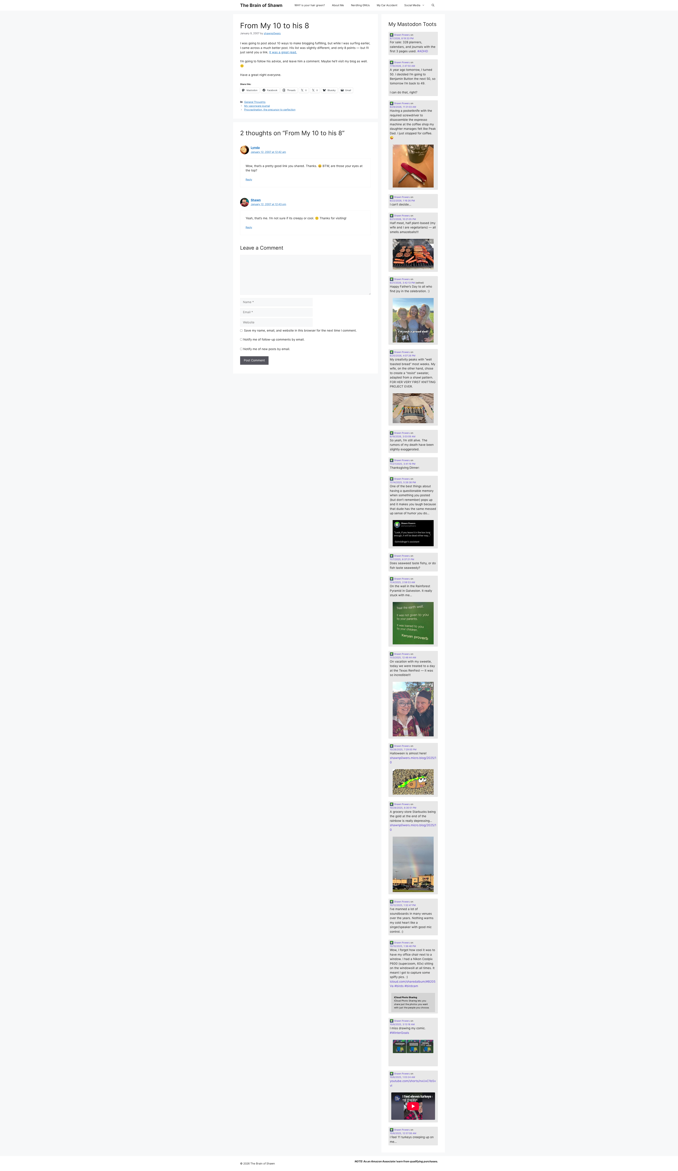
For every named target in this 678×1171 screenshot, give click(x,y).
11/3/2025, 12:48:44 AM (403, 657)
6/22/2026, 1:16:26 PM (402, 200)
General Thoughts (255, 101)
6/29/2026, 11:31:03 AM (403, 107)
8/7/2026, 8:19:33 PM (402, 38)
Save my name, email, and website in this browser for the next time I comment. (300, 330)
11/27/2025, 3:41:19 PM (402, 464)
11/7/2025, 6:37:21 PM (402, 559)
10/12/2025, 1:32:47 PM (403, 905)
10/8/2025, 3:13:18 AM (402, 1024)
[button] (433, 5)
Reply (249, 179)
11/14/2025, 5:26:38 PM (403, 482)
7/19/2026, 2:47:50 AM (402, 66)
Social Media (412, 5)
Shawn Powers (401, 35)
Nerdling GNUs (360, 5)
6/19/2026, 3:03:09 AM (402, 436)
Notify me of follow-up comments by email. (274, 339)
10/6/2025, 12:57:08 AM (403, 1133)
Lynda (255, 147)
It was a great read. (283, 52)
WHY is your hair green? (310, 5)
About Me (338, 5)
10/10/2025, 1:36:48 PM (403, 946)
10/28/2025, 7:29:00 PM (403, 749)
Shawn (256, 200)
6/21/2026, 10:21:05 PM (403, 219)
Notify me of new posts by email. (266, 349)
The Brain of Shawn (261, 5)
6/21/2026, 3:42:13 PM (402, 282)
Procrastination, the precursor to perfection (269, 109)
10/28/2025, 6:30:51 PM (403, 807)
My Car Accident (387, 5)
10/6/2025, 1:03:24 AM (402, 1077)
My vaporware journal (257, 105)
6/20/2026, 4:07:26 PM (402, 355)
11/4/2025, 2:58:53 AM (402, 582)
